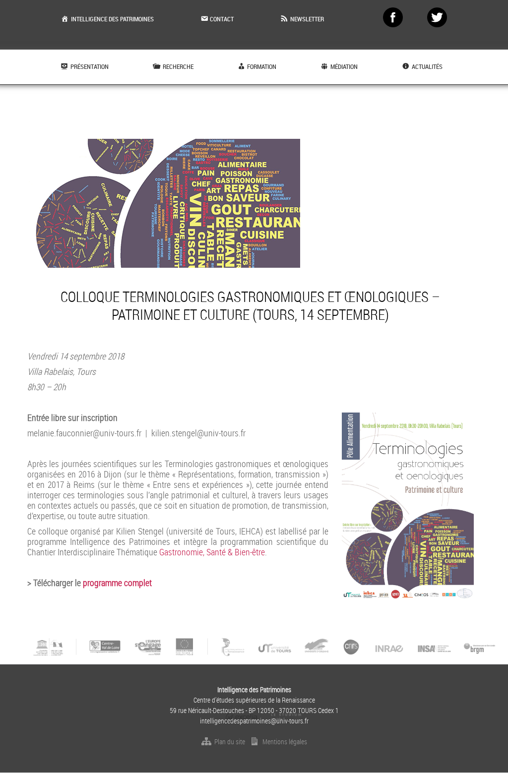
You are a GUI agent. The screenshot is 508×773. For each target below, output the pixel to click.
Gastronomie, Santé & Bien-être (212, 552)
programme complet (117, 583)
